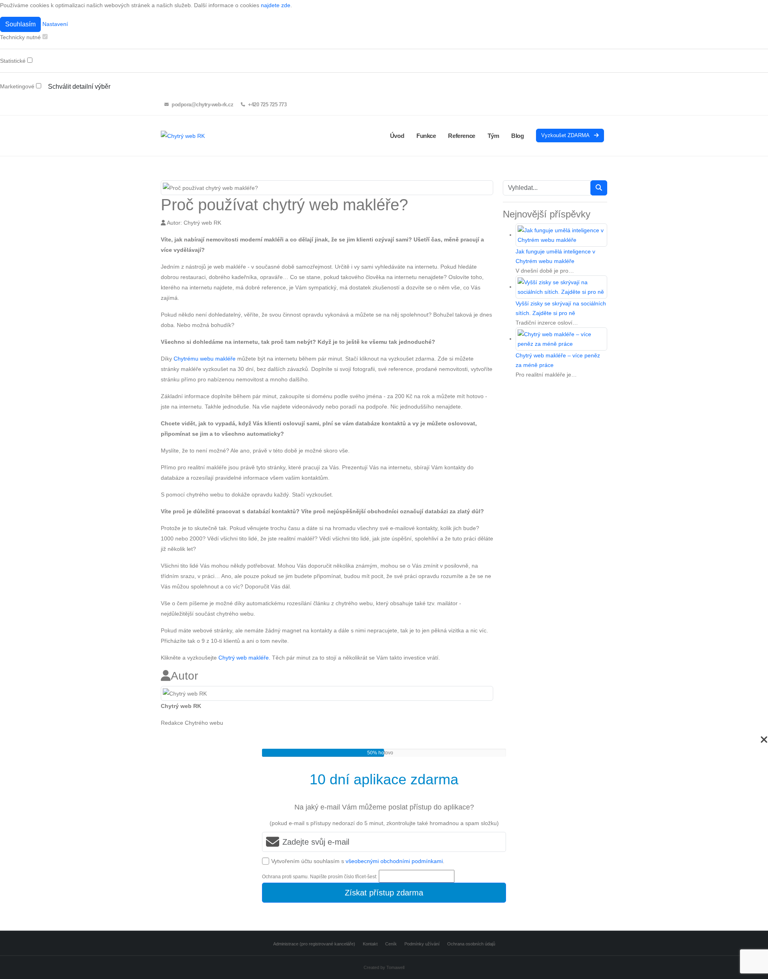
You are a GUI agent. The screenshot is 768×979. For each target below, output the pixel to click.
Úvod (397, 135)
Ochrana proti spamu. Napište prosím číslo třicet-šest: (319, 876)
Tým (493, 135)
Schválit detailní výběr (79, 86)
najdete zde (275, 5)
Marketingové (18, 86)
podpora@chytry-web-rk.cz (202, 105)
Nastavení (55, 24)
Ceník (391, 943)
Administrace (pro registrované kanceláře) (314, 943)
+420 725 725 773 (267, 105)
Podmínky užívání (422, 943)
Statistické (13, 61)
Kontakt (370, 943)
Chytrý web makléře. (244, 657)
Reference (461, 135)
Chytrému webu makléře (205, 358)
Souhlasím (20, 24)
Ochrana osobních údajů (471, 943)
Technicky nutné (21, 37)
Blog (517, 135)
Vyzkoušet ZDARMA (566, 135)
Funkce (426, 135)
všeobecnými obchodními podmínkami (394, 861)
